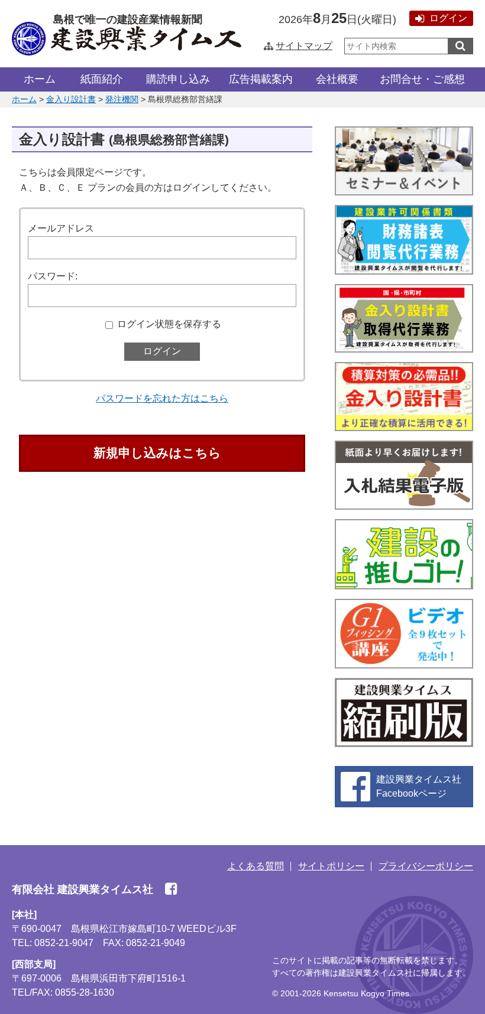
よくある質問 (255, 866)
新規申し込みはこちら (157, 452)
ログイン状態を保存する (169, 324)
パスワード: (52, 276)
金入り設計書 (71, 99)
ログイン (448, 18)
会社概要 (337, 79)
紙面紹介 (101, 79)
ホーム (40, 79)
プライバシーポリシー (426, 866)
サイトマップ (304, 46)
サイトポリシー (331, 866)
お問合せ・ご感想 (422, 79)
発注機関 (121, 99)
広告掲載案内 (261, 79)
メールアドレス (61, 228)
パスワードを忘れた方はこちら (162, 398)
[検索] (460, 46)
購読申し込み (178, 79)
